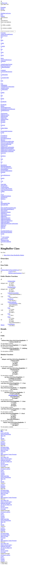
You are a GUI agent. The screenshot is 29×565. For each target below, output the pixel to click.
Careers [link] (3, 441)
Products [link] (3, 444)
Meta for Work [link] (4, 450)
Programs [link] (3, 451)
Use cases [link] (3, 466)
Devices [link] (3, 463)
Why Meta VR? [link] (5, 457)
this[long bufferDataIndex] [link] (15, 273)
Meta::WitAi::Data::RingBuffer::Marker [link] (14, 255)
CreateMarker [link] (11, 324)
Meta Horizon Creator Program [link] (9, 454)
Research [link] (3, 443)
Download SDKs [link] (5, 448)
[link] (4, 3)
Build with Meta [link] (5, 433)
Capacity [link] (10, 271)
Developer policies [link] (5, 468)
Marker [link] (2, 325)
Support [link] (3, 474)
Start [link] (2, 453)
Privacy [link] (3, 471)
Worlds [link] (2, 438)
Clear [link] (9, 296)
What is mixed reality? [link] (6, 458)
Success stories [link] (4, 464)
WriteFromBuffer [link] (12, 302)
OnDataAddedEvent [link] (13, 270)
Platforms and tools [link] (5, 460)
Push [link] (9, 308)
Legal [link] (2, 470)
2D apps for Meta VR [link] (6, 461)
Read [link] (9, 317)
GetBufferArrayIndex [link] (13, 293)
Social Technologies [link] (6, 434)
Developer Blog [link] (5, 447)
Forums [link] (3, 473)
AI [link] (1, 437)
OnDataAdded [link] (4, 270)
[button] (14, 1)
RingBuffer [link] (10, 299)
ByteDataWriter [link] (12, 287)
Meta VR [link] (3, 435)
